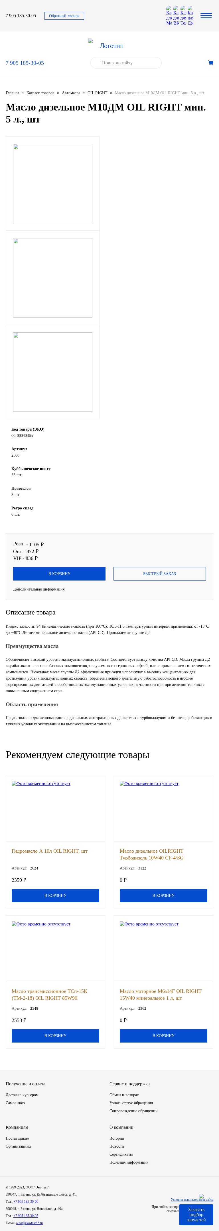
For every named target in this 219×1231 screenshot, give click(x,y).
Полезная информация (129, 1162)
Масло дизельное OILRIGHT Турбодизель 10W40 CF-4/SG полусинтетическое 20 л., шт (152, 854)
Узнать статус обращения (131, 1103)
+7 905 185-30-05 (25, 1216)
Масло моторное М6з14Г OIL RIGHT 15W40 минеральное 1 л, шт (161, 994)
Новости (117, 1146)
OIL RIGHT (98, 93)
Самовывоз (15, 1103)
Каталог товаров (40, 93)
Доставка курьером (22, 1095)
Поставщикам (17, 1138)
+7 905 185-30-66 (25, 1202)
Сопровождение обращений (134, 1111)
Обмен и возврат (124, 1095)
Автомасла (71, 93)
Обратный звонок (64, 16)
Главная (12, 93)
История (117, 1138)
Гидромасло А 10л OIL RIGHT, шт (50, 851)
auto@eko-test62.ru (29, 1223)
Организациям (18, 1146)
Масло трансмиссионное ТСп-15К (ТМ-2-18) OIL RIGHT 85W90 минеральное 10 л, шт (49, 994)
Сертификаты (121, 1154)
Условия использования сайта (192, 1200)
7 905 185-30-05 (21, 15)
